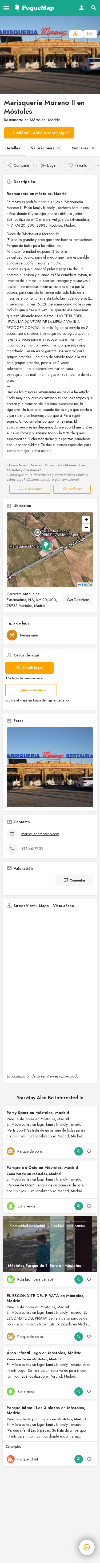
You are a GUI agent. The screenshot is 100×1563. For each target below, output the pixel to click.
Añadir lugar (32, 667)
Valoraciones (45, 148)
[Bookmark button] (89, 1151)
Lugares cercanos (31, 689)
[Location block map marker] (45, 545)
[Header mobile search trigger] (93, 7)
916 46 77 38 (32, 848)
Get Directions (78, 599)
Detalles (12, 148)
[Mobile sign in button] (81, 7)
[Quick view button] (78, 1151)
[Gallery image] (50, 767)
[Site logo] (35, 8)
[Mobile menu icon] (6, 8)
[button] (50, 549)
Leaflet (86, 584)
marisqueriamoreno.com (40, 833)
